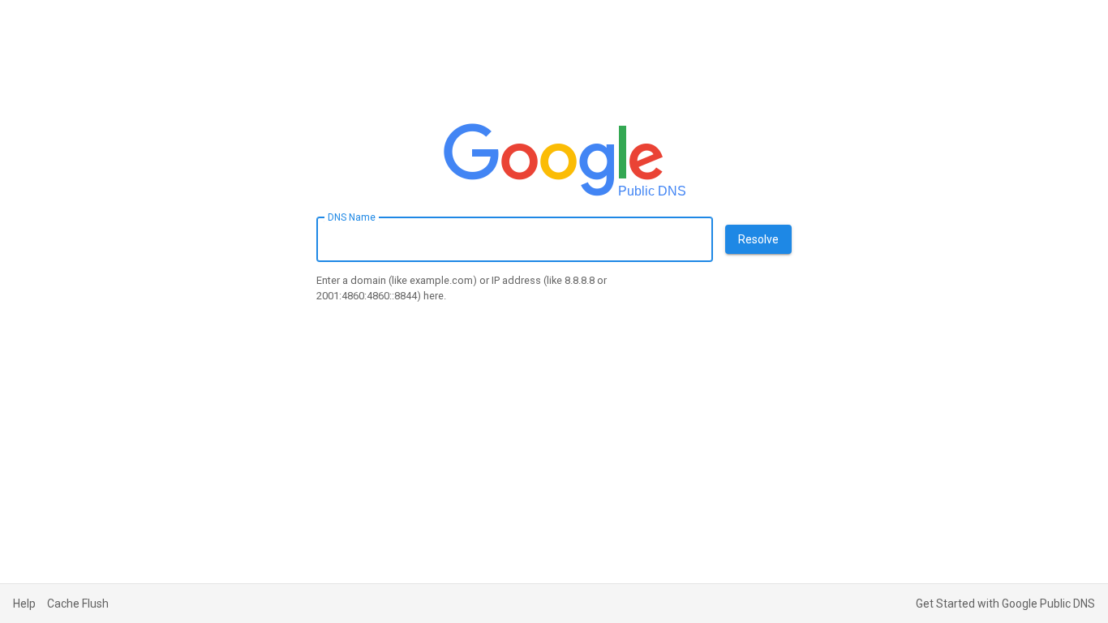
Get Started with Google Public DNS (1005, 603)
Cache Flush (78, 603)
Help (24, 603)
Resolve (758, 239)
